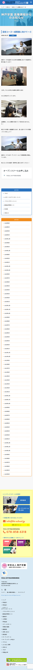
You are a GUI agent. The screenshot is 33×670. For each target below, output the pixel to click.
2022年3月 (7, 341)
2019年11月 (7, 446)
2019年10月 (7, 450)
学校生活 (5, 621)
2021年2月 (7, 388)
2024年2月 (7, 258)
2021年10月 (7, 356)
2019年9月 (7, 454)
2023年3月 (7, 293)
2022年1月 (7, 348)
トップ (2, 7)
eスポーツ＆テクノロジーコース (12, 197)
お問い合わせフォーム (16, 525)
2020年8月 (7, 411)
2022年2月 (7, 344)
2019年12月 (7, 443)
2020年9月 (7, 407)
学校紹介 (5, 602)
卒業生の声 (5, 652)
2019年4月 (7, 474)
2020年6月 (7, 419)
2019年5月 (7, 470)
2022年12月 (7, 305)
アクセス (5, 642)
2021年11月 (7, 352)
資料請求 (5, 634)
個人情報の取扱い (11, 592)
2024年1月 (7, 262)
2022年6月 (7, 329)
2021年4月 (7, 380)
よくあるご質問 (6, 644)
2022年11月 (7, 309)
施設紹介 (5, 616)
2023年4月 (7, 290)
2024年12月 (7, 250)
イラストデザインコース (10, 201)
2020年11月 (7, 399)
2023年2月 (7, 297)
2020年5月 (7, 423)
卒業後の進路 (6, 627)
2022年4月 (7, 337)
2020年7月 (7, 415)
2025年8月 (7, 243)
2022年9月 (7, 317)
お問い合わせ (6, 632)
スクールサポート (7, 624)
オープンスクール (7, 637)
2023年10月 (7, 270)
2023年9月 (7, 274)
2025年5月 (7, 246)
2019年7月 (7, 462)
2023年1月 (7, 301)
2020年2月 (7, 435)
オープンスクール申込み (9, 639)
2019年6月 (7, 466)
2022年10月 (7, 313)
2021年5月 (7, 376)
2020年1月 (7, 439)
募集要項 (5, 629)
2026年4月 (7, 231)
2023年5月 (7, 286)
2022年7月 (7, 325)
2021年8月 (7, 364)
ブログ (13, 35)
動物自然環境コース (9, 205)
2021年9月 (7, 360)
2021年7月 (7, 368)
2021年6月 (7, 372)
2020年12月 (7, 395)
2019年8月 (7, 458)
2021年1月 (7, 392)
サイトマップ (21, 592)
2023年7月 (7, 278)
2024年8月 (7, 254)
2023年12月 (7, 266)
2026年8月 (7, 223)
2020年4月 (7, 427)
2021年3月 (7, 384)
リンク (3, 592)
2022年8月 (7, 321)
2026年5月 (7, 227)
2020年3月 (7, 431)
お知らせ (8, 7)
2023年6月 (7, 282)
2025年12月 (7, 239)
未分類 (6, 209)
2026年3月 (7, 235)
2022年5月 (7, 333)
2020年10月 (7, 403)
